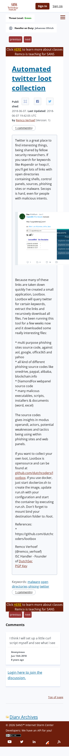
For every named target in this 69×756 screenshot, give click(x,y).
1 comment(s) (23, 128)
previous (15, 39)
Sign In (42, 6)
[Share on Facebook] (37, 101)
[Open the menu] (62, 17)
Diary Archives (24, 717)
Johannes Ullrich (44, 28)
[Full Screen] (25, 101)
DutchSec (26, 561)
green (28, 18)
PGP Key (21, 566)
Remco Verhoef (25, 120)
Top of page (55, 697)
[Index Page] (12, 6)
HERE (17, 49)
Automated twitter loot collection (32, 78)
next (27, 39)
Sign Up (58, 6)
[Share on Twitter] (49, 101)
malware (34, 582)
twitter (44, 586)
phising (33, 586)
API (39, 730)
